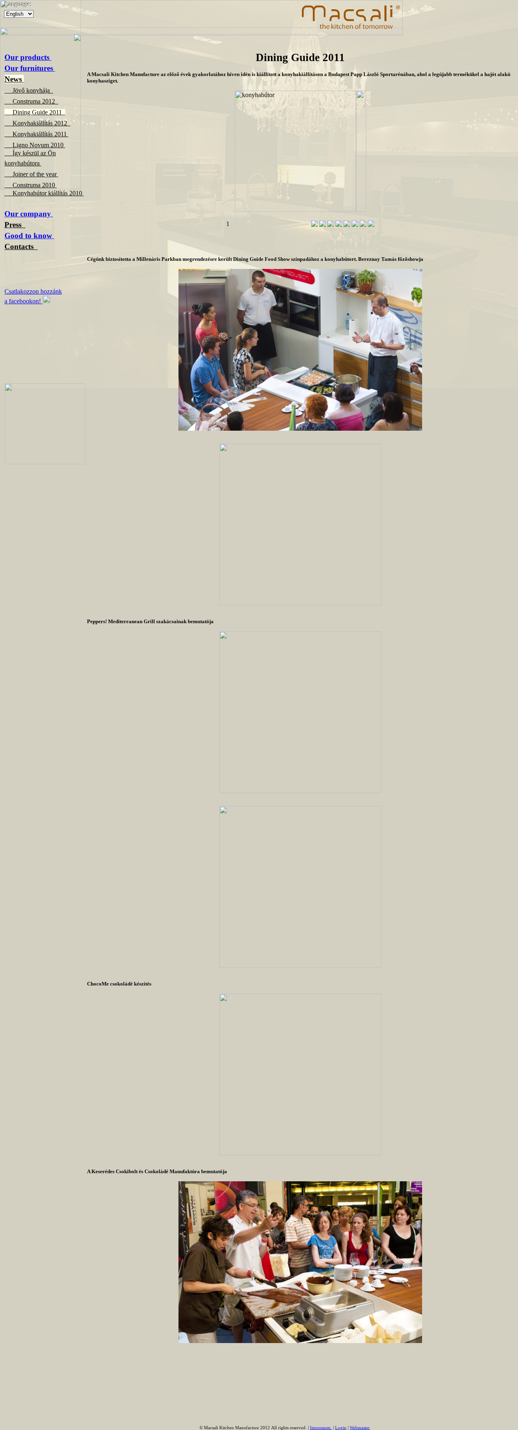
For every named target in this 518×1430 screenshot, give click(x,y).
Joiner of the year (31, 174)
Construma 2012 (31, 101)
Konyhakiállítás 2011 (36, 134)
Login (340, 1428)
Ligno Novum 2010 (34, 145)
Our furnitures (29, 68)
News (14, 79)
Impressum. (321, 1428)
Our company (28, 213)
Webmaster (360, 1428)
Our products (27, 57)
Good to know (29, 235)
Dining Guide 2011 (34, 112)
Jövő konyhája (28, 90)
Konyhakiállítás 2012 (37, 123)
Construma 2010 (30, 185)
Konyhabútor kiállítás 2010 (44, 193)
